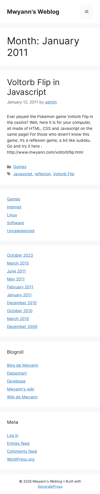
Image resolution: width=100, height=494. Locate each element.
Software (15, 223)
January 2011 (19, 295)
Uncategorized (20, 230)
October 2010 (20, 310)
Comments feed (22, 451)
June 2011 (16, 271)
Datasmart (17, 373)
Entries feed (18, 443)
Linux (12, 215)
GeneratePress (50, 486)
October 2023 (20, 255)
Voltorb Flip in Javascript (33, 87)
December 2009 (22, 326)
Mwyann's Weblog (33, 11)
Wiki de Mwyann (22, 397)
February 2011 (20, 287)
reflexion (43, 174)
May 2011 (16, 279)
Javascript (22, 174)
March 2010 (18, 318)
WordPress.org (20, 459)
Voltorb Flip (63, 174)
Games (20, 166)
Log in (12, 435)
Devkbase (16, 381)
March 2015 (18, 263)
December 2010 (22, 303)
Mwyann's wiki (20, 389)
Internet (14, 207)
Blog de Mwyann (22, 365)
